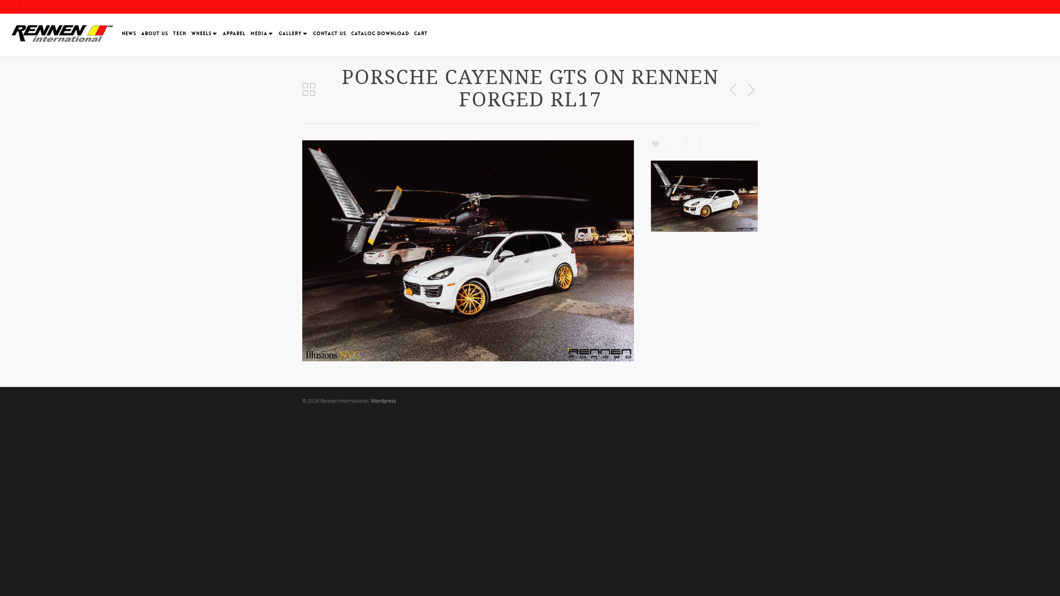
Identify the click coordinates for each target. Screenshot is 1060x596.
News (129, 33)
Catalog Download (380, 33)
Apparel (234, 33)
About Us (154, 33)
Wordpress (383, 400)
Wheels (201, 33)
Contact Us (329, 33)
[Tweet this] (693, 144)
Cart (421, 33)
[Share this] (679, 144)
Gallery (290, 33)
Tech (179, 33)
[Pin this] (705, 144)
